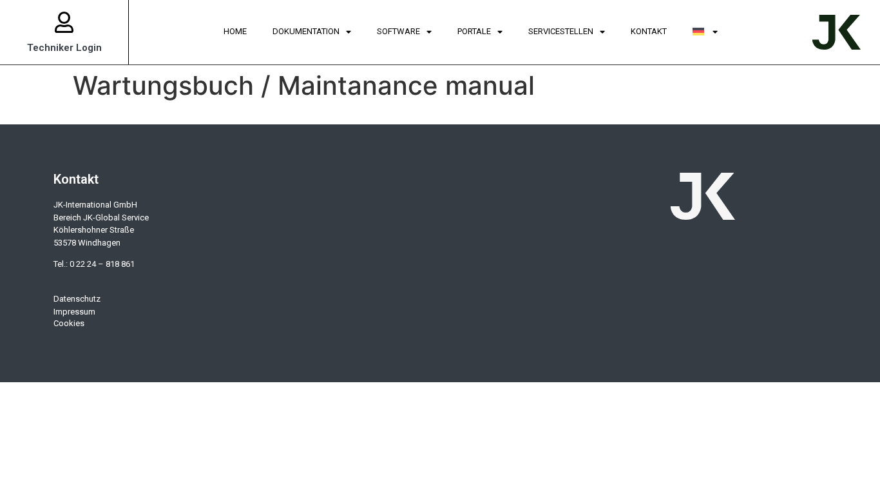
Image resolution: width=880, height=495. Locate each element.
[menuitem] (705, 32)
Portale (474, 31)
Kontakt (649, 31)
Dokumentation (306, 31)
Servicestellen (560, 31)
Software (398, 31)
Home (235, 31)
